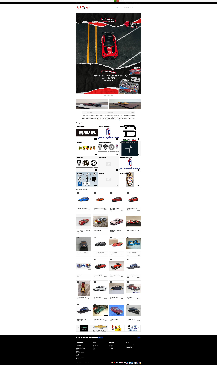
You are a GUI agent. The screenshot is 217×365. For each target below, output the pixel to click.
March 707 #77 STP (113, 252)
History (77, 354)
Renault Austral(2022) (98, 275)
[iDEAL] (112, 362)
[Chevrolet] (84, 328)
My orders (111, 345)
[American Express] (132, 362)
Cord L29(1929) (129, 297)
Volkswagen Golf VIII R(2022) (99, 252)
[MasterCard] (114, 362)
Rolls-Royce (99, 119)
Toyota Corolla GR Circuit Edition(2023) (114, 209)
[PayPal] (137, 363)
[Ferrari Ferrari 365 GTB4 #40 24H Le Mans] (133, 221)
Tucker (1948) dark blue (131, 319)
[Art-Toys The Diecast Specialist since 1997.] (87, 8)
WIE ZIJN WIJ (78, 344)
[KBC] (134, 362)
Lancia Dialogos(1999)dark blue (82, 252)
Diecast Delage (117, 119)
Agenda (77, 355)
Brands (129, 7)
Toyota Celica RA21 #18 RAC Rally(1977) (115, 231)
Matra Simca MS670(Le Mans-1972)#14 (132, 253)
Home (117, 7)
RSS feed (94, 349)
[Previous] (78, 54)
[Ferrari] (100, 328)
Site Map (77, 351)
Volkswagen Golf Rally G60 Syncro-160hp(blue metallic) (133, 276)
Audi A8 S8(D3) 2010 (97, 297)
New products (95, 345)
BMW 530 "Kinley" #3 (97, 230)
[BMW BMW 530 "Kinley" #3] (100, 221)
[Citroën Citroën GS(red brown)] (116, 310)
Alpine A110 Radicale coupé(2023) (100, 208)
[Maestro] (127, 362)
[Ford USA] (116, 328)
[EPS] (127, 363)
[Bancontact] (119, 362)
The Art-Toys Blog (123, 7)
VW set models (80, 275)
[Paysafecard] (132, 363)
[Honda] (132, 328)
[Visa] (117, 362)
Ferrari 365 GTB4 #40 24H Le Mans (133, 230)
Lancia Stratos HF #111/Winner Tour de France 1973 (83, 231)
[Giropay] (137, 362)
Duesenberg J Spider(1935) (115, 275)
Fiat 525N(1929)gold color (81, 297)
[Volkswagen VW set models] (83, 266)
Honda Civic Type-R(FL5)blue (82, 208)
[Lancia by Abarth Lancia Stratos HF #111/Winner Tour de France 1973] (83, 221)
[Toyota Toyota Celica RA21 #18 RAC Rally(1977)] (116, 221)
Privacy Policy (78, 345)
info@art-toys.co (130, 347)
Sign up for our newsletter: (82, 337)
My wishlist (111, 348)
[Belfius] (129, 362)
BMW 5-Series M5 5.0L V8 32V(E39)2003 (81, 320)
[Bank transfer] (134, 363)
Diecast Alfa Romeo (110, 119)
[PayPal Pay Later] (139, 363)
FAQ (77, 349)
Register (110, 344)
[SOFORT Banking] (122, 362)
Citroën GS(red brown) (114, 319)
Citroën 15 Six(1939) (114, 297)
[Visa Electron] (124, 362)
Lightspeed (93, 362)
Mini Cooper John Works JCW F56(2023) (132, 209)
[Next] (138, 54)
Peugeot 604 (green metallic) (99, 319)
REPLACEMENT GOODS (80, 348)
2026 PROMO (78, 358)
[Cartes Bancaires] (129, 363)
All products (95, 344)
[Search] (132, 8)
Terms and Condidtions (80, 352)
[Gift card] (139, 362)
